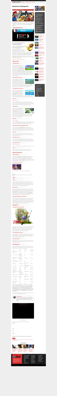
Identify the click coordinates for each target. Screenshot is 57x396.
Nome (13, 328)
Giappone (30, 2)
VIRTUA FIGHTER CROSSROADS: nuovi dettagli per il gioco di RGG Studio (39, 29)
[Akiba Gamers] (16, 2)
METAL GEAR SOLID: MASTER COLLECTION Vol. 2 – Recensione (41, 37)
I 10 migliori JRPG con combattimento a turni (41, 60)
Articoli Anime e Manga (33, 361)
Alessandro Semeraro (19, 296)
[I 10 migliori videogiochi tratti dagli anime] (36, 56)
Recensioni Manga (32, 360)
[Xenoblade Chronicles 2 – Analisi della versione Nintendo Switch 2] (36, 40)
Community (17, 0)
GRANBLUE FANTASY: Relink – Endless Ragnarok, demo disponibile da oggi (39, 23)
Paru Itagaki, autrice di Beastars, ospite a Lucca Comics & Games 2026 (41, 72)
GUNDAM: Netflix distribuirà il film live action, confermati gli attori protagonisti (39, 16)
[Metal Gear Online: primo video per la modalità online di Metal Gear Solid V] (25, 348)
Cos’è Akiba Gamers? (14, 0)
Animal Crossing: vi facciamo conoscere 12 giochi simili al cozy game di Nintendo (42, 64)
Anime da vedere (24, 0)
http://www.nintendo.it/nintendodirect (16, 57)
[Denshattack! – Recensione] (36, 43)
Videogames (23, 2)
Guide (24, 361)
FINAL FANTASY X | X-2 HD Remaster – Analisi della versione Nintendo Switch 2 (41, 48)
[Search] (44, 2)
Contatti (22, 0)
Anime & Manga (26, 2)
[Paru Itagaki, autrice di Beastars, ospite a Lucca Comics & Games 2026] (36, 72)
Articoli (24, 360)
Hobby (32, 2)
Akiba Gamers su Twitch (40, 357)
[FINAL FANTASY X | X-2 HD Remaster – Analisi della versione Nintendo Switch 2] (36, 48)
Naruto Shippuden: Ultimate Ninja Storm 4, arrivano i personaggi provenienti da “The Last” (20, 350)
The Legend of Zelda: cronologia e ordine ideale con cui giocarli (41, 58)
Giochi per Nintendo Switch (26, 358)
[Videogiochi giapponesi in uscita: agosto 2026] (40, 10)
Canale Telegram (39, 360)
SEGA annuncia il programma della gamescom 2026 (41, 74)
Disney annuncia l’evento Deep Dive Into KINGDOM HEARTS (41, 77)
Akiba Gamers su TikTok (40, 361)
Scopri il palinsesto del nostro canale (23, 305)
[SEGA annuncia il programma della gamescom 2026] (36, 75)
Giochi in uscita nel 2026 (28, 0)
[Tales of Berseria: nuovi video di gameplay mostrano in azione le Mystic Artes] (14, 348)
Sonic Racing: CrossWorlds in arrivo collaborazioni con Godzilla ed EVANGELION (39, 27)
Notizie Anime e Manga (33, 357)
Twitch (34, 2)
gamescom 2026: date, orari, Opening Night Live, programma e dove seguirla (42, 69)
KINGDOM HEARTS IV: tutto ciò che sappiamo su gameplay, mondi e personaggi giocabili (42, 53)
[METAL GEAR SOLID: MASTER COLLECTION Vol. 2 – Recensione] (36, 37)
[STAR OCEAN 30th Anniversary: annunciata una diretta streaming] (36, 80)
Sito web (13, 333)
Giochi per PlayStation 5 (26, 357)
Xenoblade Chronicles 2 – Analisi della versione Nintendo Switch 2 (41, 40)
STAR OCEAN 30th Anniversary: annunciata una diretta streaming (42, 80)
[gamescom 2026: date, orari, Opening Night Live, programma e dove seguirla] (36, 69)
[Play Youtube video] (23, 35)
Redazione (20, 0)
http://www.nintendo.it (23, 293)
